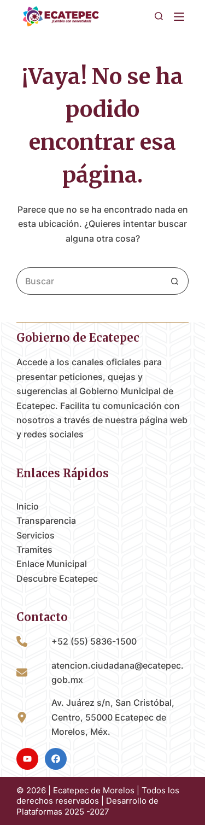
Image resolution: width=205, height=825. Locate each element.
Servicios (35, 535)
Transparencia (46, 520)
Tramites (34, 549)
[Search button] (175, 281)
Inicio (27, 506)
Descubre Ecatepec (57, 578)
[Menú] (181, 16)
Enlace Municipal (51, 563)
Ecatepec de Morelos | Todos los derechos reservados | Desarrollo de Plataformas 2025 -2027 (97, 801)
